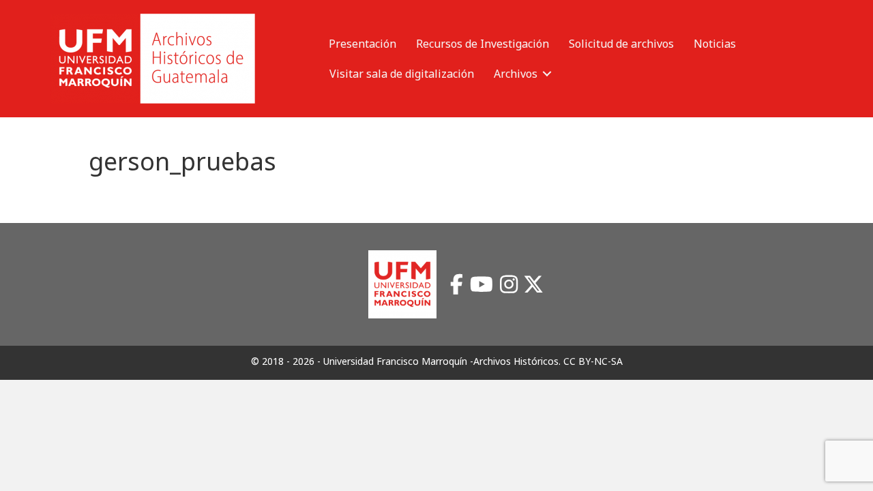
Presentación (362, 43)
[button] (547, 74)
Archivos (515, 73)
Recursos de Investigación (482, 43)
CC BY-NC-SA (593, 361)
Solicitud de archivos (621, 43)
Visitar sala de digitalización (401, 73)
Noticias (715, 43)
